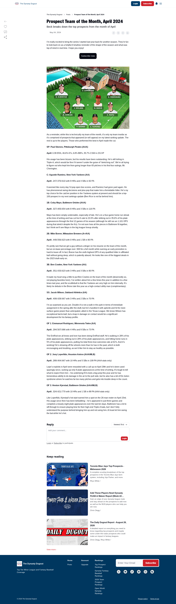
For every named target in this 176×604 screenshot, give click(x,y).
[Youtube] (125, 572)
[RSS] (152, 572)
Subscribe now (88, 56)
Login (135, 3)
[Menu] (156, 3)
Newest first (119, 424)
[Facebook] (139, 572)
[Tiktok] (132, 572)
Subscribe (147, 3)
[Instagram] (145, 572)
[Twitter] (118, 572)
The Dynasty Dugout (54, 15)
